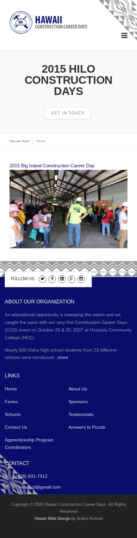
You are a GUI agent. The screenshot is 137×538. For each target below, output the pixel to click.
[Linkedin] (61, 278)
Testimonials (80, 414)
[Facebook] (52, 278)
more (63, 357)
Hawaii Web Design (52, 518)
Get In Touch (67, 113)
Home (41, 141)
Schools (13, 414)
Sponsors (78, 401)
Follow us (22, 278)
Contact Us (16, 427)
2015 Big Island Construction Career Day (52, 165)
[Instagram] (81, 278)
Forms (11, 401)
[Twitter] (42, 278)
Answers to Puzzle (86, 427)
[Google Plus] (71, 278)
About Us (77, 388)
